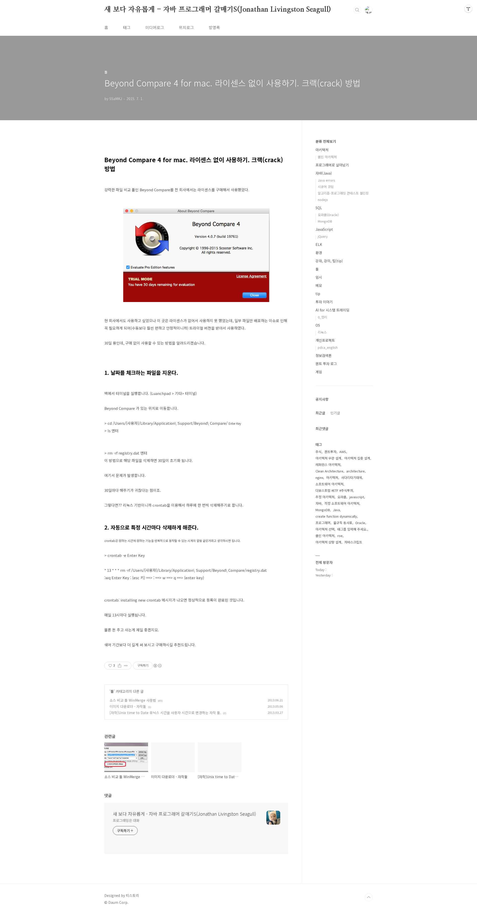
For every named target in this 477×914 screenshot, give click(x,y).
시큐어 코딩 (326, 186)
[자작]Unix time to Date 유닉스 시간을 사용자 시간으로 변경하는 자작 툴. (165, 712)
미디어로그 (154, 27)
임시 (319, 277)
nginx (319, 477)
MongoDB (325, 221)
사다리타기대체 (351, 477)
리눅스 (322, 332)
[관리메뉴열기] (468, 8)
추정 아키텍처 (325, 497)
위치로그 (186, 27)
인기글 (335, 412)
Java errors (326, 180)
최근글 (320, 412)
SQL (319, 207)
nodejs (323, 199)
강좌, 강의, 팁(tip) (329, 260)
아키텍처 (322, 149)
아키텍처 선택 (325, 529)
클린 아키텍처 (327, 156)
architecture (355, 471)
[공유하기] (120, 665)
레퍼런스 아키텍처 (328, 464)
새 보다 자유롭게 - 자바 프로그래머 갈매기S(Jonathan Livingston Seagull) (217, 9)
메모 (319, 285)
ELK (319, 244)
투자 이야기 (324, 301)
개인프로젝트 (325, 340)
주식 (318, 451)
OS (318, 325)
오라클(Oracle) (328, 214)
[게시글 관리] (126, 665)
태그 (126, 27)
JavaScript (324, 229)
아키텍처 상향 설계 (328, 542)
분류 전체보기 (326, 141)
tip (318, 293)
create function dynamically (336, 516)
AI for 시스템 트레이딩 (332, 309)
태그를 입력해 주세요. (352, 529)
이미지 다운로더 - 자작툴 (128, 706)
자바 (318, 503)
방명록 (214, 27)
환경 (319, 252)
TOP (369, 897)
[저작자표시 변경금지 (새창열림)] (157, 666)
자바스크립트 (353, 542)
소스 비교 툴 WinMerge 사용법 (133, 700)
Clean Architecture (329, 471)
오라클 (341, 497)
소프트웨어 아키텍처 (329, 484)
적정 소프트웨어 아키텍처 (341, 503)
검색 (357, 10)
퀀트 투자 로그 (326, 363)
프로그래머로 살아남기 (332, 164)
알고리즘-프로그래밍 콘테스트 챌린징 (343, 193)
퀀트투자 (330, 451)
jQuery (323, 236)
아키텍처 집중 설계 (357, 458)
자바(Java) (324, 173)
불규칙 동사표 (342, 522)
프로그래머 (323, 522)
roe (340, 535)
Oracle (360, 522)
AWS (342, 451)
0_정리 (322, 317)
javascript (356, 497)
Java (336, 509)
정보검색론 (324, 355)
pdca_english (328, 347)
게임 (319, 371)
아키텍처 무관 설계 (328, 458)
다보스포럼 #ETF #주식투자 (334, 490)
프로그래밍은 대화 (126, 820)
